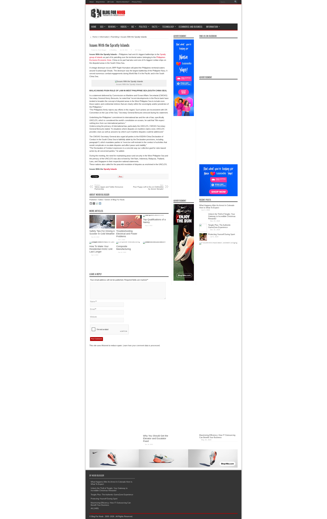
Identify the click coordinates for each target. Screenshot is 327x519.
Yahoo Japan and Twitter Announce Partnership (109, 187)
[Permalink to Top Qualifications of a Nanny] (156, 215)
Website (93, 317)
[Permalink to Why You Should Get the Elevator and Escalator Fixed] (156, 242)
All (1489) (95, 508)
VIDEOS (123, 26)
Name (92, 301)
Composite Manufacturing (123, 247)
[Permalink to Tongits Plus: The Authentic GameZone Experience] (203, 231)
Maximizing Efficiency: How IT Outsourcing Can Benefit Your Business (217, 436)
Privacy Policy (137, 2)
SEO (101, 26)
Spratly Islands (110, 169)
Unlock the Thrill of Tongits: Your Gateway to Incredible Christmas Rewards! (222, 216)
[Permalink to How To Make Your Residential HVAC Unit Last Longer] (102, 242)
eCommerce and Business (190, 26)
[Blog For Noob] (107, 17)
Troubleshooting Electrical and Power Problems (126, 234)
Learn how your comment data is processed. (141, 345)
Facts (154, 26)
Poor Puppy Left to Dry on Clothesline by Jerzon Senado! (148, 187)
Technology (168, 26)
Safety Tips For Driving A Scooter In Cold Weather (102, 232)
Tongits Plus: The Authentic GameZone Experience (219, 226)
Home (93, 26)
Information (212, 26)
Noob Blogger (102, 50)
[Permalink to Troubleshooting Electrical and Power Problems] (129, 228)
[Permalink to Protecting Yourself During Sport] (203, 240)
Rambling (115, 37)
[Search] (236, 2)
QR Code (110, 2)
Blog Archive (100, 2)
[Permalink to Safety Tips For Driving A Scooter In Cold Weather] (102, 228)
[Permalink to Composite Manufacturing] (128, 242)
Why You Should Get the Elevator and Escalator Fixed (155, 438)
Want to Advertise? (122, 2)
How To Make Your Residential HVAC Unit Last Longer (100, 249)
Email (92, 309)
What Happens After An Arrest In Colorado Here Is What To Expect (216, 206)
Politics (143, 26)
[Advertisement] (191, 14)
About (91, 2)
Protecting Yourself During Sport (221, 234)
